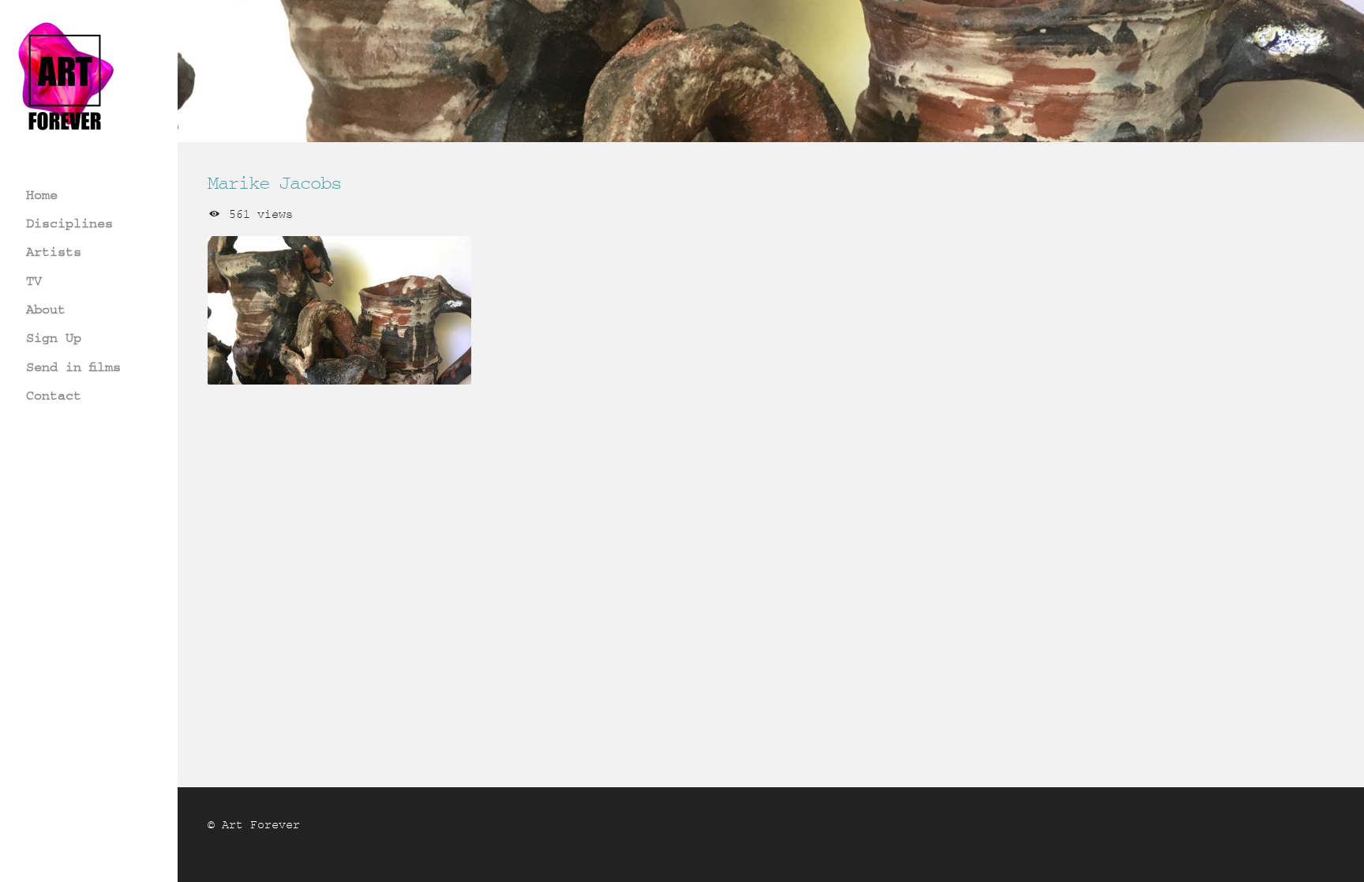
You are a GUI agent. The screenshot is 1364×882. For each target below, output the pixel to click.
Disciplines (69, 223)
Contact (53, 395)
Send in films (73, 366)
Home (42, 194)
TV (34, 280)
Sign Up (53, 337)
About (46, 309)
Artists (53, 251)
